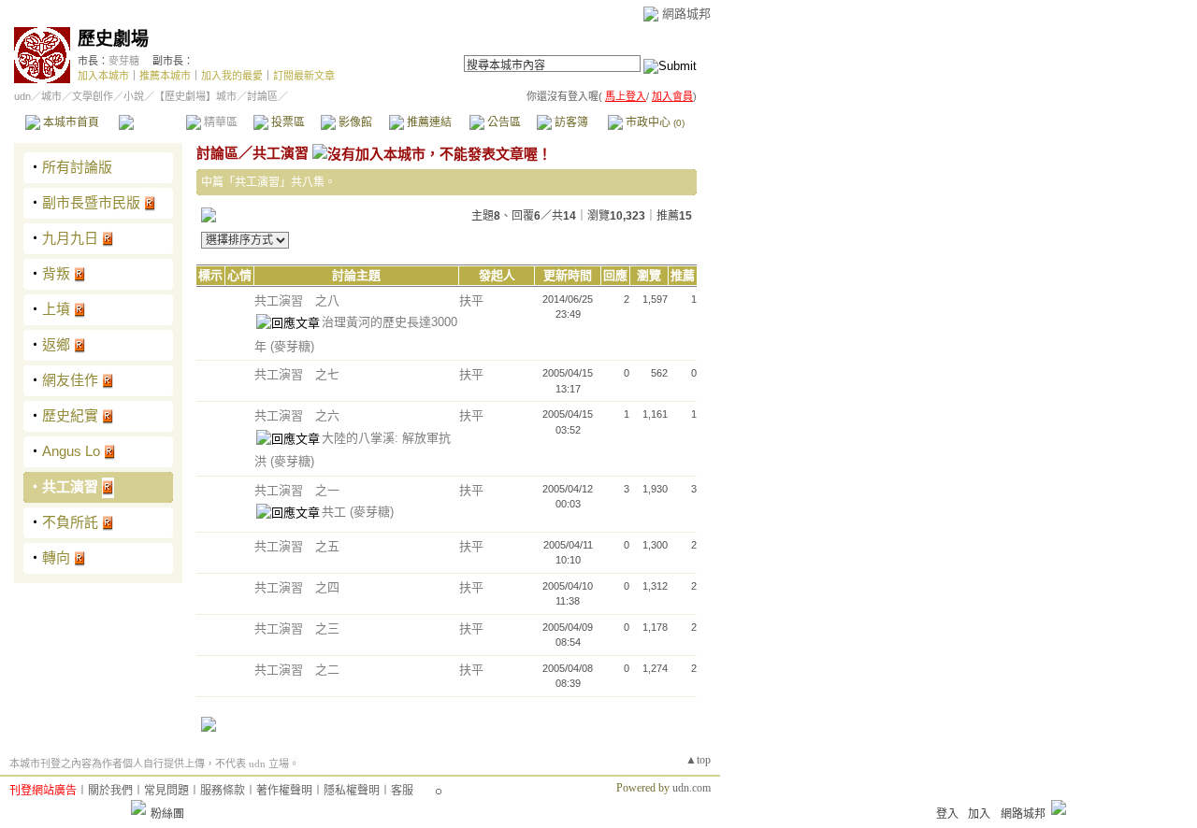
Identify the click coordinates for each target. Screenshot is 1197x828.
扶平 (471, 300)
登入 (947, 814)
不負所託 (70, 522)
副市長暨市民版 (91, 202)
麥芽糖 (123, 60)
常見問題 (166, 790)
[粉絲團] (138, 807)
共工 (336, 512)
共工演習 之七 (296, 374)
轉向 (56, 557)
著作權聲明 (284, 790)
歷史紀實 (70, 415)
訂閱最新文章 (304, 75)
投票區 (286, 122)
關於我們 (110, 790)
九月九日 (70, 238)
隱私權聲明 (352, 790)
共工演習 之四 (296, 587)
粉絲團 (167, 814)
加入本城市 (103, 75)
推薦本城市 (165, 75)
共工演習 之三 (296, 628)
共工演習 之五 (296, 546)
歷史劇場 (113, 39)
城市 (51, 96)
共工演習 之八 (296, 300)
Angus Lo (71, 451)
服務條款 (222, 790)
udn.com (691, 787)
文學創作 (92, 96)
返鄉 (56, 344)
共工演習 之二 (296, 670)
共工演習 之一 (296, 490)
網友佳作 (70, 380)
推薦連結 (428, 122)
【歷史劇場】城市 (195, 96)
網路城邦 (686, 14)
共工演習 (70, 486)
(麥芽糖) (292, 346)
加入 (979, 814)
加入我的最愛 (232, 75)
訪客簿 (570, 122)
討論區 (152, 122)
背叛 (56, 273)
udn (22, 96)
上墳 (56, 309)
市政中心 (654, 122)
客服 (402, 790)
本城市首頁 (69, 122)
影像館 (354, 122)
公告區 (502, 122)
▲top (698, 759)
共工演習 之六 (296, 415)
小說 (133, 96)
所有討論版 (77, 167)
